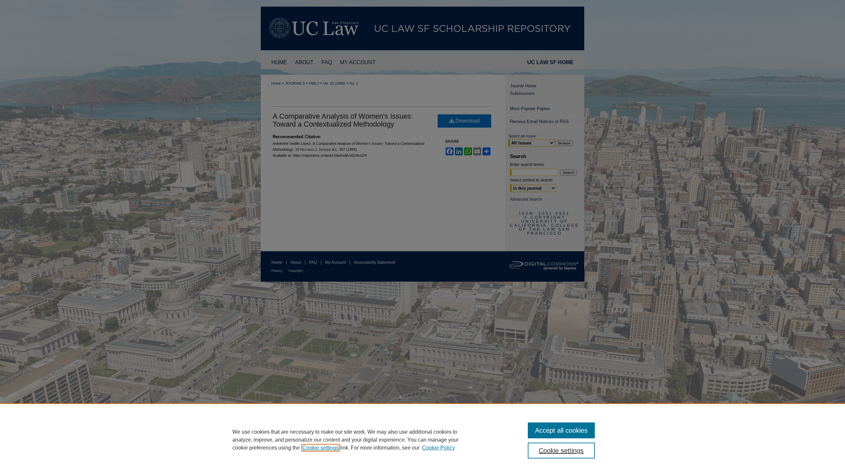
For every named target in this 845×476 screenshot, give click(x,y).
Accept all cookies (561, 430)
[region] (422, 439)
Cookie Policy (438, 448)
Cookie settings (320, 448)
